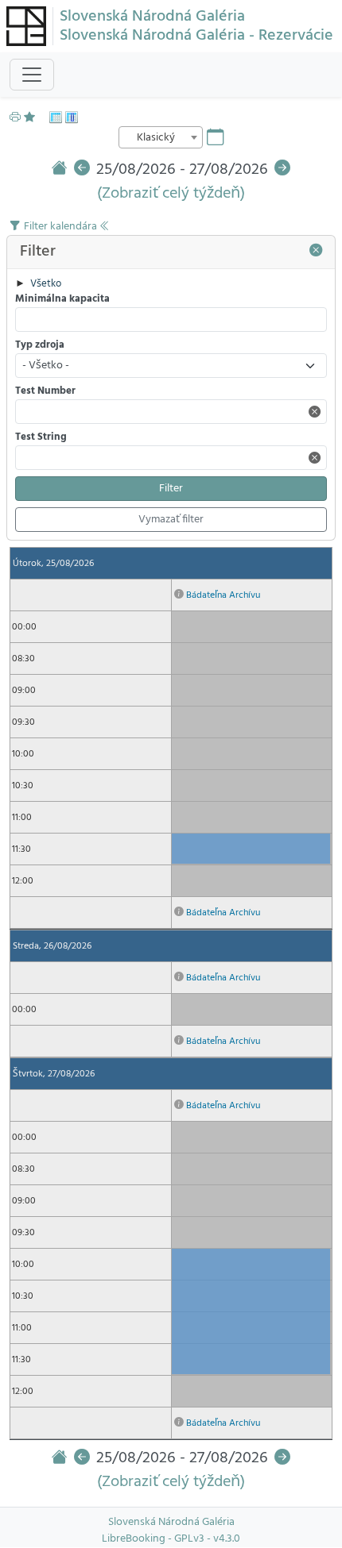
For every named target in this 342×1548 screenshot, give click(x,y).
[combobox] (161, 137)
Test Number (45, 391)
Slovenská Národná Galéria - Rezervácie (196, 35)
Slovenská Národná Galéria (152, 16)
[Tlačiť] (15, 118)
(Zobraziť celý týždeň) (171, 194)
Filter (171, 488)
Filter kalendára (61, 227)
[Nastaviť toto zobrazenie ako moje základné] (33, 118)
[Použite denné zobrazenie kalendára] (71, 118)
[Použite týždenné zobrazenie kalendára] (55, 118)
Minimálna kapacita (62, 299)
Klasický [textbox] (156, 138)
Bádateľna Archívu (223, 595)
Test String (41, 437)
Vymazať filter (171, 519)
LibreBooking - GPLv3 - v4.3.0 (171, 1539)
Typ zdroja (39, 345)
